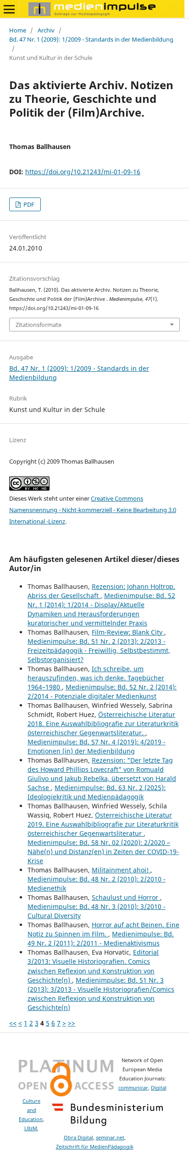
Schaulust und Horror (126, 897)
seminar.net (110, 1137)
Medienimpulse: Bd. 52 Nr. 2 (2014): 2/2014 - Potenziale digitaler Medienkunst (102, 691)
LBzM (30, 1128)
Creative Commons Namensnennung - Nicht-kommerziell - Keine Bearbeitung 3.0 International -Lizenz (92, 509)
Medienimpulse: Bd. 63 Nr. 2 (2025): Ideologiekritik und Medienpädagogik (97, 792)
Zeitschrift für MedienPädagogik (94, 1147)
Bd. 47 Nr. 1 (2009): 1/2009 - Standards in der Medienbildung (91, 39)
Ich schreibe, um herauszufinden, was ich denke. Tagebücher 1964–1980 (96, 677)
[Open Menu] (9, 9)
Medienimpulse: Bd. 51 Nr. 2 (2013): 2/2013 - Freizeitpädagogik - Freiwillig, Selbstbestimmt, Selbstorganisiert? (99, 650)
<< (13, 1023)
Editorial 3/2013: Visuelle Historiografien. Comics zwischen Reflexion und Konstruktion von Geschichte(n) (93, 966)
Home (17, 30)
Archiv (46, 30)
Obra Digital (78, 1137)
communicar (133, 1088)
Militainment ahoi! (121, 870)
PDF (28, 204)
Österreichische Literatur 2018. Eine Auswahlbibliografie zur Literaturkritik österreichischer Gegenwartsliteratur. (103, 723)
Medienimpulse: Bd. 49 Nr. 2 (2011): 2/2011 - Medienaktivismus (101, 938)
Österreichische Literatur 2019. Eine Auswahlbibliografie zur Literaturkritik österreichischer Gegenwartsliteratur (103, 824)
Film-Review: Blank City (128, 632)
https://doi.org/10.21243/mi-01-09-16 (82, 171)
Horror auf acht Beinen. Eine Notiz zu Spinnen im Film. (103, 929)
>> (71, 1023)
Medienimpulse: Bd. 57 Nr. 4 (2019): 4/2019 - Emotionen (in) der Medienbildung (97, 746)
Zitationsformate (38, 325)
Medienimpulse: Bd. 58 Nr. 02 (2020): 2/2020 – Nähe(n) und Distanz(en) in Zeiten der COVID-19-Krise (103, 851)
